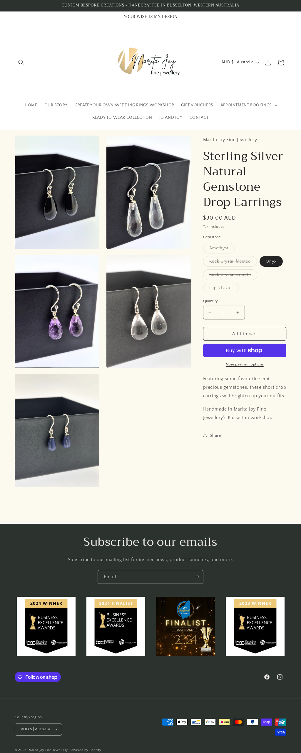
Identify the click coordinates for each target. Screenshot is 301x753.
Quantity (210, 301)
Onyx (271, 261)
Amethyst (222, 249)
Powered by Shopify (85, 750)
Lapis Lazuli (224, 289)
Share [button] (215, 435)
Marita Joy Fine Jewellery (48, 750)
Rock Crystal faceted (233, 263)
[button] (21, 62)
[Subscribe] (196, 577)
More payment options (245, 364)
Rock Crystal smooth (233, 276)
